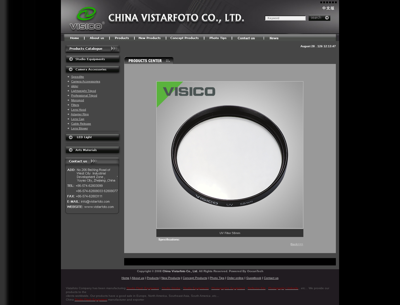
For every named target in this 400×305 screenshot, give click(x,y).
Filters (75, 104)
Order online (235, 277)
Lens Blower (79, 128)
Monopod (77, 100)
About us (138, 277)
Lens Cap (77, 119)
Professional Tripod (84, 95)
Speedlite (77, 76)
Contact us (271, 277)
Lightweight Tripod (83, 90)
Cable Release (81, 123)
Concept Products (195, 277)
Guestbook (253, 277)
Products (153, 277)
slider (74, 86)
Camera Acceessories (85, 81)
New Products (170, 277)
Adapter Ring (80, 114)
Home (125, 277)
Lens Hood (78, 109)
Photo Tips (217, 277)
